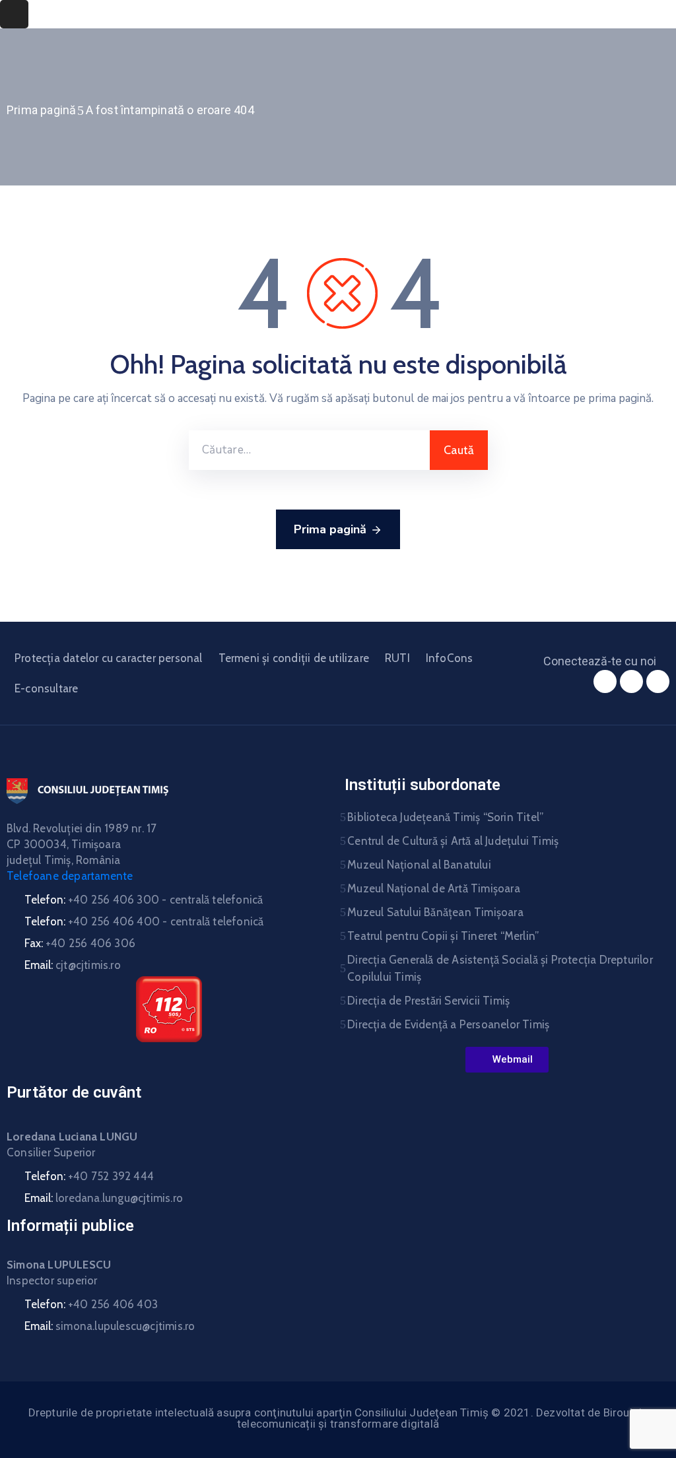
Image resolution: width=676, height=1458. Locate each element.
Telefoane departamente (70, 875)
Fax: (79, 943)
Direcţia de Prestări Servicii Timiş (428, 1000)
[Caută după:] (309, 450)
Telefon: (143, 899)
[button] (507, 1060)
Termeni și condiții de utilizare (294, 658)
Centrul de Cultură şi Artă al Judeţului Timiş (452, 840)
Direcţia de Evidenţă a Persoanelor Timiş (448, 1024)
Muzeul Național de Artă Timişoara (433, 888)
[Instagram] (631, 681)
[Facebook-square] (605, 681)
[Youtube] (657, 681)
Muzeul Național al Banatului (419, 864)
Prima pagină (41, 110)
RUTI (397, 658)
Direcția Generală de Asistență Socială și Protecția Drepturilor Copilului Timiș (500, 968)
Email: (72, 965)
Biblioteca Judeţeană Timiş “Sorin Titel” (445, 817)
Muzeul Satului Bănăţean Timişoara (435, 912)
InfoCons (449, 658)
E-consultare (46, 688)
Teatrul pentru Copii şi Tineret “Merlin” (443, 936)
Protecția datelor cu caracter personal (109, 658)
